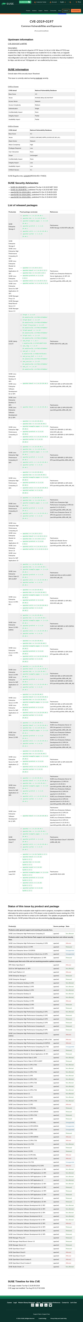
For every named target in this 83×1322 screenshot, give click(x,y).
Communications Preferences (51, 1302)
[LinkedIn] (45, 1305)
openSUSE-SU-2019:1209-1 (21, 195)
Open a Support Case (44, 1314)
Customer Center (41, 2)
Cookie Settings (42, 1318)
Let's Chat (73, 1302)
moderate (38, 78)
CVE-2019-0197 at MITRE (17, 44)
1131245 (27, 176)
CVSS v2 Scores (13, 86)
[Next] (46, 31)
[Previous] (37, 31)
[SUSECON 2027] (25, 2)
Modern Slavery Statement (26, 1302)
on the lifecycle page (55, 918)
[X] (41, 1304)
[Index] (42, 31)
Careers (9, 1302)
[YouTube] (32, 1305)
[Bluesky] (50, 1305)
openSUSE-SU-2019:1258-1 (21, 197)
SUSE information (18, 69)
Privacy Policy (54, 1318)
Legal (15, 1302)
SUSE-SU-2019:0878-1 (19, 190)
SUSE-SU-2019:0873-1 (19, 187)
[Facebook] (37, 1305)
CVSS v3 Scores (13, 126)
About (38, 1302)
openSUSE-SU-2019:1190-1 (21, 192)
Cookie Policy (63, 1318)
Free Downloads (76, 10)
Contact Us (65, 10)
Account (54, 2)
